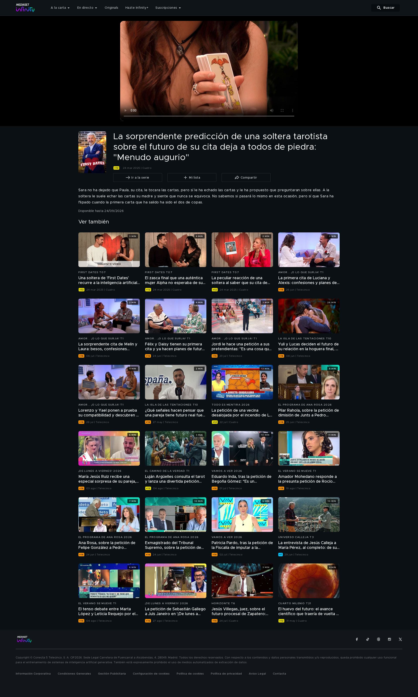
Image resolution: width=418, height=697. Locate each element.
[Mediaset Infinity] (25, 7)
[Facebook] (357, 639)
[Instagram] (389, 639)
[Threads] (379, 639)
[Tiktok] (368, 639)
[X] (400, 639)
